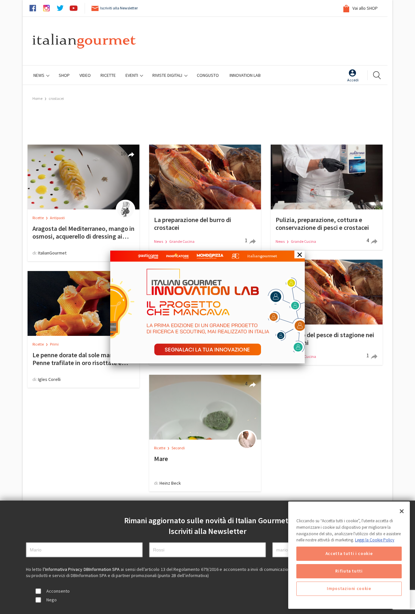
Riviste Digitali (167, 75)
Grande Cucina (182, 241)
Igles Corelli (49, 379)
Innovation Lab (245, 75)
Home (37, 98)
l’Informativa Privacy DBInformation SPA (82, 569)
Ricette (38, 217)
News (39, 75)
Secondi (178, 447)
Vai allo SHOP (364, 8)
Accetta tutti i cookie (349, 553)
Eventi (132, 75)
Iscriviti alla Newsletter (119, 8)
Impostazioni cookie (349, 588)
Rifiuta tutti (349, 571)
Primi (54, 344)
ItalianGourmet (52, 253)
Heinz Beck (170, 483)
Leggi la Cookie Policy (374, 540)
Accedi (353, 79)
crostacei (56, 98)
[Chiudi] (402, 511)
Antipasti (57, 217)
